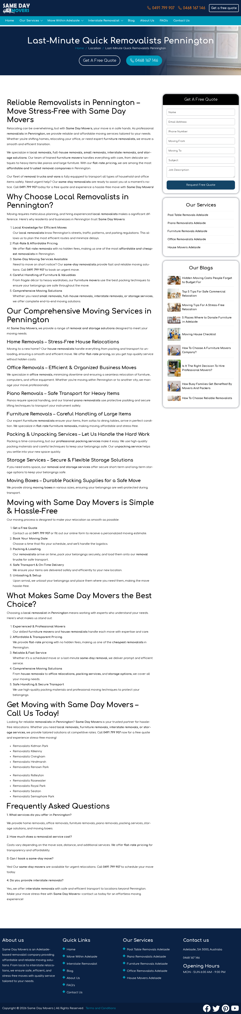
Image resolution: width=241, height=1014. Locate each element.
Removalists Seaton (27, 791)
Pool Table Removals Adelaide (188, 215)
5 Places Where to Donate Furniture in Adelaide (207, 319)
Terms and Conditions (101, 1008)
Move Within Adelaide (63, 20)
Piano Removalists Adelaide (187, 223)
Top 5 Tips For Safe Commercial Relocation (203, 293)
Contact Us (181, 20)
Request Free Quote (200, 185)
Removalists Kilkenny (27, 751)
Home (9, 20)
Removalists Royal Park (29, 786)
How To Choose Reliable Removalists (207, 398)
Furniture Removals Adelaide (187, 231)
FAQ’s (164, 20)
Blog (131, 20)
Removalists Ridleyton (28, 775)
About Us (147, 20)
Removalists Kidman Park (30, 746)
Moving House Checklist (199, 334)
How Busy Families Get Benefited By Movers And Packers (207, 386)
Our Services (29, 20)
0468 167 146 (194, 8)
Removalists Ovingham (29, 756)
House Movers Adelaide (184, 247)
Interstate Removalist (103, 20)
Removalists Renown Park (31, 767)
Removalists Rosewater (29, 780)
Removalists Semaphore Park (33, 796)
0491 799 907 (163, 8)
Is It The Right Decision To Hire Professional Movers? (203, 368)
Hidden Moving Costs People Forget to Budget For (207, 280)
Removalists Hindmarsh (29, 761)
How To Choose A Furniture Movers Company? (206, 350)
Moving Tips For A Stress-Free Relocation (203, 307)
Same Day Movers (40, 1008)
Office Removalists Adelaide (187, 239)
